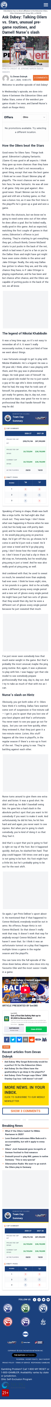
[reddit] (32, 1039)
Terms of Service (22, 1363)
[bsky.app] (19, 1039)
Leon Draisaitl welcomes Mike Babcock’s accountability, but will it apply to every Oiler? (25, 1142)
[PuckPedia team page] (44, 1039)
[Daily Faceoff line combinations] (38, 1039)
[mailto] (25, 1039)
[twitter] (13, 1039)
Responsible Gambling (40, 1363)
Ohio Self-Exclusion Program (16, 1379)
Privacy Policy (8, 1363)
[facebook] (7, 1039)
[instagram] (39, 1299)
